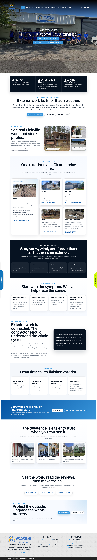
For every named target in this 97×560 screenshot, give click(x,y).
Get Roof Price (50, 114)
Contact (38, 42)
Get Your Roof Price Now (53, 42)
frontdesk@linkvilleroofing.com (76, 545)
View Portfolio (31, 492)
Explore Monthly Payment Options (75, 410)
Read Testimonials (47, 492)
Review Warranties (64, 492)
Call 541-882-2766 (64, 512)
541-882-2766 (76, 543)
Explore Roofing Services (21, 220)
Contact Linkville (78, 512)
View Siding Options (48, 202)
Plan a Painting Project (73, 202)
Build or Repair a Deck (49, 231)
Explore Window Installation (70, 232)
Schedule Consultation (35, 114)
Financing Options (63, 114)
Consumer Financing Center (48, 39)
